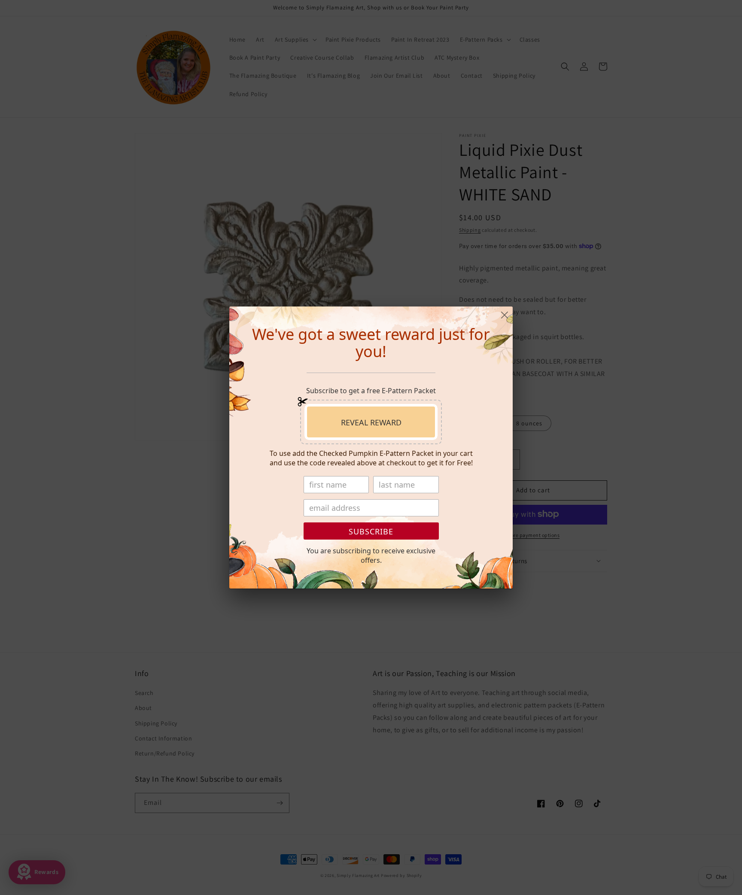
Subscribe (371, 531)
